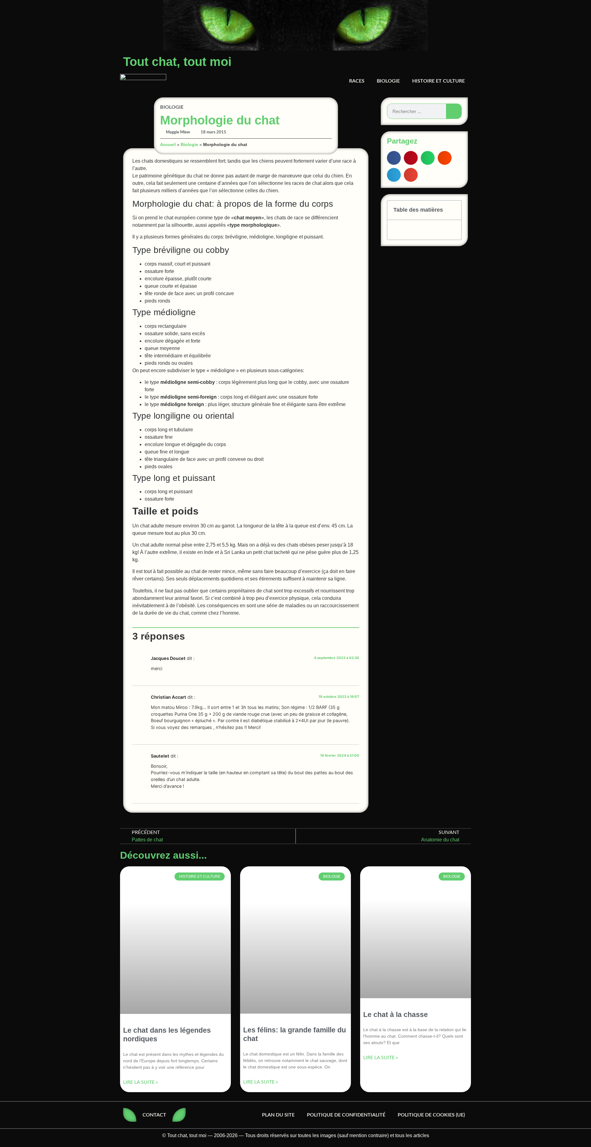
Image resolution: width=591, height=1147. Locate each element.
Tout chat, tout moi (177, 61)
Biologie (388, 81)
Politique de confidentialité (346, 1114)
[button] (394, 158)
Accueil (168, 144)
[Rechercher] (453, 111)
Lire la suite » (140, 1082)
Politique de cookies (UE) (431, 1114)
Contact (154, 1114)
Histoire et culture (438, 81)
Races (356, 81)
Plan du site (278, 1114)
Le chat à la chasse (395, 1014)
